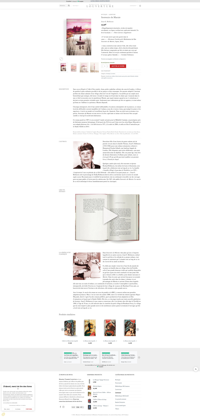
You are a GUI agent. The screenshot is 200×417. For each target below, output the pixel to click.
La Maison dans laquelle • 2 (110, 341)
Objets (117, 409)
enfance (113, 76)
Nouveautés (118, 383)
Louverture (118, 389)
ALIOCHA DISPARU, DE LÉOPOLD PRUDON (100, 1)
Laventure (112, 14)
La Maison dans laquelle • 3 (90, 341)
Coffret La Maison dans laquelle (70, 341)
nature (120, 76)
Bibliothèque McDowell (121, 396)
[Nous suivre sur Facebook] (136, 1)
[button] (3, 414)
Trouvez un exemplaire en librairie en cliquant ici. (113, 59)
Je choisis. (18, 409)
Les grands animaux (120, 399)
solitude (136, 76)
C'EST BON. (29, 409)
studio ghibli (103, 78)
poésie (125, 76)
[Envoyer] (68, 5)
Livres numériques (120, 405)
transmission (109, 78)
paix (123, 76)
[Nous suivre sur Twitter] (140, 1)
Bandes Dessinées (120, 402)
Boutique (75, 5)
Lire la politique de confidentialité (10, 402)
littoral (117, 76)
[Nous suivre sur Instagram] (138, 1)
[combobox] (64, 5)
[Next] (96, 37)
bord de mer (108, 76)
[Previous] (61, 37)
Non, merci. (7, 409)
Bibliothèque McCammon (122, 386)
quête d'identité (131, 76)
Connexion (133, 5)
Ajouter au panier (117, 66)
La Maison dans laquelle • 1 (130, 341)
